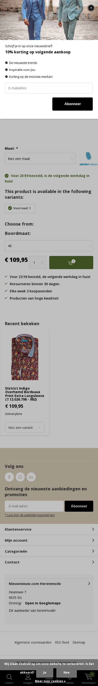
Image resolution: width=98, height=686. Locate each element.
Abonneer (72, 104)
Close (91, 8)
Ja (44, 672)
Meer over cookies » (50, 681)
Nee (67, 672)
